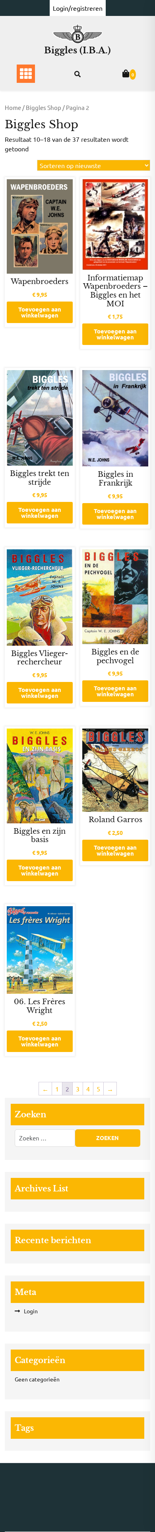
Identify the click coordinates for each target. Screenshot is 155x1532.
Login (31, 1311)
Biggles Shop (43, 107)
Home (13, 107)
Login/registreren (78, 8)
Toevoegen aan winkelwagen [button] (39, 312)
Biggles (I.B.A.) (77, 50)
